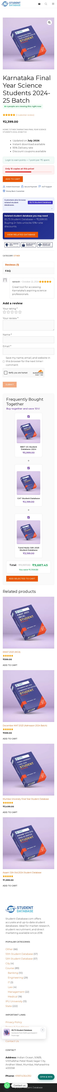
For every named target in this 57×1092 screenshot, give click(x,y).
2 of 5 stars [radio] (8, 312)
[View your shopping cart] (39, 4)
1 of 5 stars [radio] (4, 312)
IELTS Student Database (40, 202)
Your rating (10, 308)
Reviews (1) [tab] (12, 264)
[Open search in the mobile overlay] (46, 4)
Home (5, 129)
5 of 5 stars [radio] (20, 312)
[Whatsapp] (7, 1085)
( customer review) (25, 115)
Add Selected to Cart (22, 578)
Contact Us (12, 1041)
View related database (21, 234)
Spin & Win (46, 1077)
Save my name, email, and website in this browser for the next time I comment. (28, 361)
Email (7, 346)
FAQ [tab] (8, 270)
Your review (10, 318)
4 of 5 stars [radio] (16, 312)
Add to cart (13, 179)
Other (13, 129)
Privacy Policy (14, 1022)
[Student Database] (10, 4)
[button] (49, 22)
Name (7, 334)
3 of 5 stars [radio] (12, 312)
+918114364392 (23, 1075)
